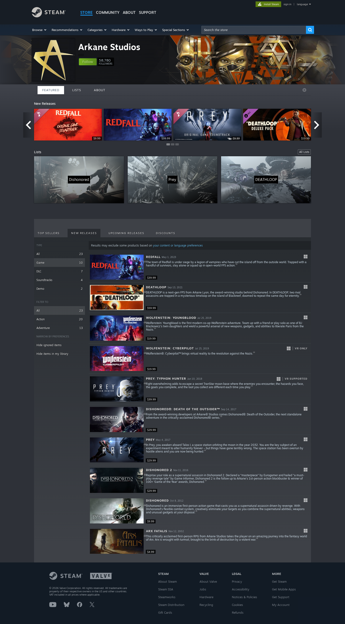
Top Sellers (49, 233)
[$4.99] (117, 541)
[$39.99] (117, 267)
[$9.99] (117, 510)
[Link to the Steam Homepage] (49, 16)
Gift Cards (165, 612)
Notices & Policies (244, 597)
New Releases (84, 233)
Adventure (59, 328)
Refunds (237, 612)
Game (59, 262)
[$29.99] (117, 419)
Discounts (165, 233)
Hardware (206, 597)
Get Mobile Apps (284, 589)
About (129, 12)
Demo (59, 288)
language (302, 4)
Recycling (206, 605)
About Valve (208, 581)
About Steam (167, 581)
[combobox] (253, 30)
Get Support (280, 597)
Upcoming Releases (126, 233)
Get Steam (279, 581)
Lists (76, 90)
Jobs (202, 589)
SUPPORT (147, 12)
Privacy (237, 581)
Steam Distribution (171, 605)
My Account (281, 605)
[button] (39, 29)
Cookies (237, 605)
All (59, 254)
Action (59, 319)
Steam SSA (165, 589)
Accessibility (240, 589)
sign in (287, 4)
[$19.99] (117, 328)
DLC (59, 271)
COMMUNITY (107, 12)
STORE (86, 12)
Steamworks (166, 597)
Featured (50, 90)
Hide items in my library (52, 353)
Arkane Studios (109, 47)
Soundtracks (59, 280)
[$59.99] (117, 297)
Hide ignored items (48, 345)
